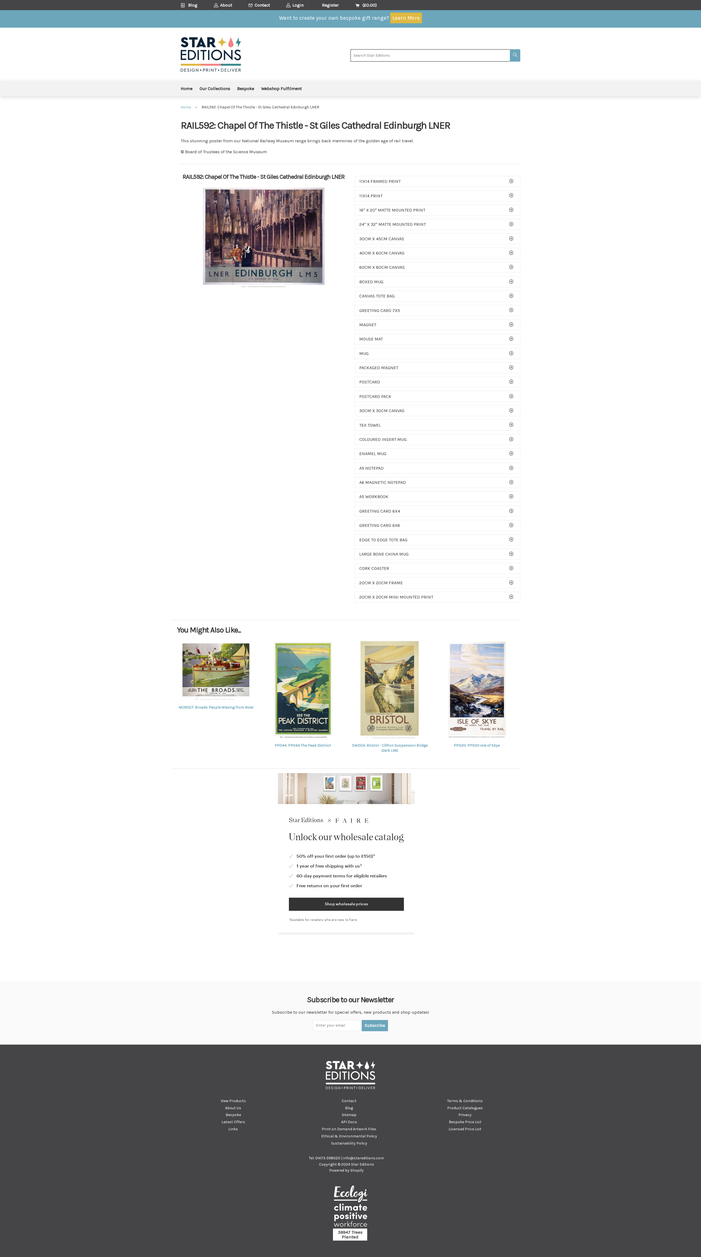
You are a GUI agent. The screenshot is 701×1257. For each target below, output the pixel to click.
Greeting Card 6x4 (379, 511)
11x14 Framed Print (380, 181)
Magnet (367, 324)
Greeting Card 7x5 (379, 310)
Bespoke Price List (465, 1122)
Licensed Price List (465, 1129)
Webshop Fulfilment (281, 88)
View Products (233, 1101)
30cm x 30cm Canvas (381, 410)
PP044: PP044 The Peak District (303, 745)
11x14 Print (371, 195)
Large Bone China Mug (384, 554)
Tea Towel (370, 425)
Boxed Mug (371, 281)
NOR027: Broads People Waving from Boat (216, 707)
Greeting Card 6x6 (379, 525)
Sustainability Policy (349, 1143)
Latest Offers (233, 1122)
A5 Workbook (373, 496)
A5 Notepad (371, 468)
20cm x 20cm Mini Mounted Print (396, 597)
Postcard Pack (375, 396)
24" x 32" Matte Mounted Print (392, 224)
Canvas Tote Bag (377, 296)
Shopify (357, 1170)
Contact (349, 1101)
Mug (364, 353)
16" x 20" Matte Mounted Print (392, 210)
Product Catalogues (465, 1108)
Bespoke (245, 88)
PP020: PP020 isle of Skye (477, 745)
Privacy (465, 1114)
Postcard (369, 382)
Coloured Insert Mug (383, 439)
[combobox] (430, 55)
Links (233, 1129)
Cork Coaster (374, 568)
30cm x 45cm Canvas (381, 238)
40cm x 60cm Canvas (381, 253)
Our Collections (215, 88)
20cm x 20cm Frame (381, 582)
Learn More (406, 18)
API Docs (349, 1122)
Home (187, 88)
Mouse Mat (371, 339)
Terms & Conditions (465, 1101)
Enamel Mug (372, 453)
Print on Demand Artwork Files (349, 1129)
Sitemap (349, 1114)
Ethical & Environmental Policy (349, 1136)
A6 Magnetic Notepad (382, 482)
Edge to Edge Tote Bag (383, 539)
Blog (349, 1108)
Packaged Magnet (378, 367)
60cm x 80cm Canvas (382, 267)
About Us (233, 1108)
